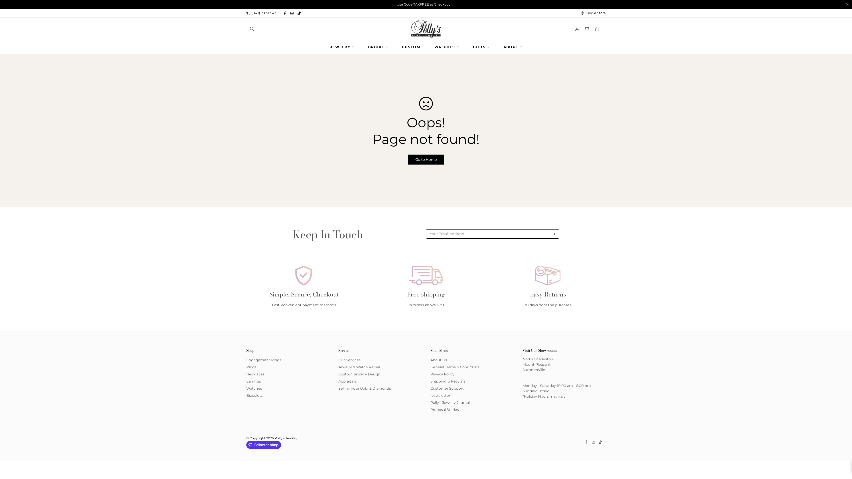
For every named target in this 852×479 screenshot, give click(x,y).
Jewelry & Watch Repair (359, 367)
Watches (444, 47)
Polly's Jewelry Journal (450, 402)
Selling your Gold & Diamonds (364, 388)
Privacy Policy (442, 374)
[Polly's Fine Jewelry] (426, 29)
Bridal (376, 47)
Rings (251, 367)
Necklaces (255, 374)
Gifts (479, 47)
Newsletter (440, 395)
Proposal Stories (444, 410)
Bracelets (254, 395)
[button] (596, 29)
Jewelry (340, 47)
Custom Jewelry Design (359, 374)
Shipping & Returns (447, 381)
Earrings (253, 381)
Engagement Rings (263, 360)
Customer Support (447, 388)
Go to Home (426, 159)
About (510, 47)
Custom (411, 47)
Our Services (349, 360)
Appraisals (347, 381)
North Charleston (538, 359)
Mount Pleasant (537, 364)
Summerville (534, 370)
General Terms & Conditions (454, 367)
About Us (438, 360)
